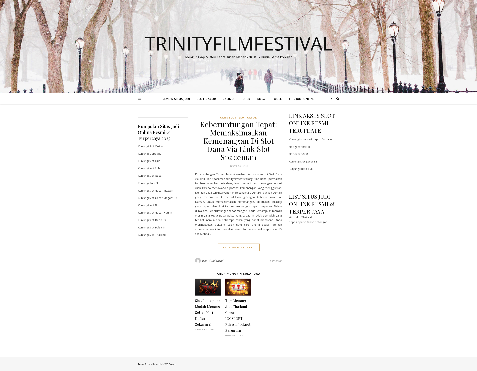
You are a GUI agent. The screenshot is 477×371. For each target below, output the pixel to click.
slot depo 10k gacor (320, 139)
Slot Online (156, 146)
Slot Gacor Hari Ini (161, 212)
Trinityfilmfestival (238, 43)
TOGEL (277, 99)
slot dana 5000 (298, 154)
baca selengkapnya (238, 247)
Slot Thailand (157, 234)
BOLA (261, 99)
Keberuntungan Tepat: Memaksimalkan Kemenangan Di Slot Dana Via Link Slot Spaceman (238, 140)
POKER (245, 99)
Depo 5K (155, 153)
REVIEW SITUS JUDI (176, 99)
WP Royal (170, 364)
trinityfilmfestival (213, 260)
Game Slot (228, 117)
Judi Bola (154, 168)
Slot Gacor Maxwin (161, 190)
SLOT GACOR (206, 99)
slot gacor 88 (308, 161)
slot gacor (248, 117)
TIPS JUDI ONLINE (302, 99)
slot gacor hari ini (299, 147)
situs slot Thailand (300, 217)
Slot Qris (154, 161)
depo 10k (306, 168)
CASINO (228, 99)
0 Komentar (275, 261)
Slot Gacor (156, 175)
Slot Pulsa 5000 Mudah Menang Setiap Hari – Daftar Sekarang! (207, 312)
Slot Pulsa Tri (157, 227)
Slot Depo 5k (157, 220)
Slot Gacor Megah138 (163, 198)
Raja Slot (155, 183)
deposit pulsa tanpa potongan (308, 222)
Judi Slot (154, 205)
